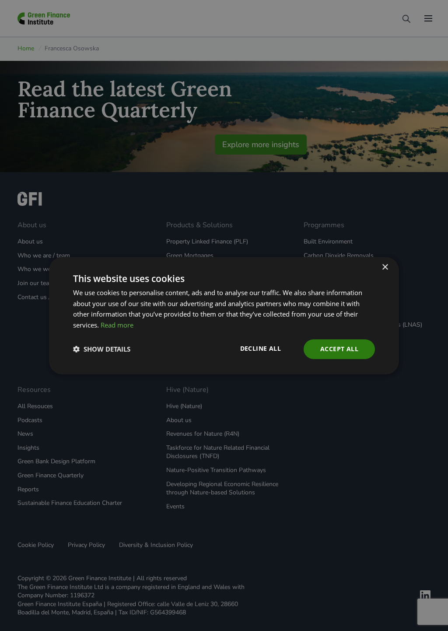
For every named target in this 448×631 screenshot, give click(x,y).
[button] (101, 349)
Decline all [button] (260, 348)
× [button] (385, 267)
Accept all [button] (339, 349)
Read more (117, 325)
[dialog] (224, 315)
